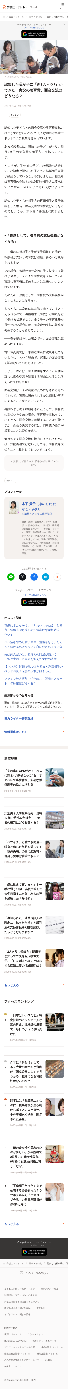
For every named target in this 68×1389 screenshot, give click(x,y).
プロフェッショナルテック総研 (19, 1347)
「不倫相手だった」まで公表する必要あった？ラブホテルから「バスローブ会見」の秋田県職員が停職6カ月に (26, 1194)
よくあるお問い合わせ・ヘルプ (19, 1288)
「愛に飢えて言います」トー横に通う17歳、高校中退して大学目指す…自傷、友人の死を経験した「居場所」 (23, 891)
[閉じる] (64, 24)
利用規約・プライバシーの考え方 (20, 1295)
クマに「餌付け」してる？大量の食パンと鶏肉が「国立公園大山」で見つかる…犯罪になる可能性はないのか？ (26, 1071)
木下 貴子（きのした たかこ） (39, 506)
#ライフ (15, 114)
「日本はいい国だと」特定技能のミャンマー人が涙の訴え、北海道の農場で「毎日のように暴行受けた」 (26, 1024)
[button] (57, 577)
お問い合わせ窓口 (49, 1288)
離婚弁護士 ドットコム (48, 1353)
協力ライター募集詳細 (18, 718)
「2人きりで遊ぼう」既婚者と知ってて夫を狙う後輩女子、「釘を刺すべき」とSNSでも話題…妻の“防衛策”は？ (23, 958)
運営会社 (40, 1307)
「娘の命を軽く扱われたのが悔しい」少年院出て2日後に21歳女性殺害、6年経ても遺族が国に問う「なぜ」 (26, 1156)
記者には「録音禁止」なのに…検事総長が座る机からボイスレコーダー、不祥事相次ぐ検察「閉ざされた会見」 (26, 1109)
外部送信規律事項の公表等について (21, 1301)
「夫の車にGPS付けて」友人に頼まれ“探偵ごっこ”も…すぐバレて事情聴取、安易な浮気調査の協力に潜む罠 (23, 778)
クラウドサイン (35, 1334)
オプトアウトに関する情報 (17, 1314)
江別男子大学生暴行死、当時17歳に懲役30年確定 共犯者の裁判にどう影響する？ (23, 817)
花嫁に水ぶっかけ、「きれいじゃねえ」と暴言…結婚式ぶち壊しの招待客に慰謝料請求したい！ (33, 630)
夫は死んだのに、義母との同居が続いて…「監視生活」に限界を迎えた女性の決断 (31, 656)
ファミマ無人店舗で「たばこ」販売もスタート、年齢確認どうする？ (33, 680)
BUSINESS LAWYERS (15, 1340)
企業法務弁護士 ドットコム (17, 1353)
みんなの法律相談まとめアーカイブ (21, 1359)
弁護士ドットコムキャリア (45, 1340)
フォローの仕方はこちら (34, 27)
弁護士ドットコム (15, 16)
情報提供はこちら (16, 732)
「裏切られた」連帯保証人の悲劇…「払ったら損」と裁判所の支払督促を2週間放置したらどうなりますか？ (23, 925)
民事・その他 (35, 16)
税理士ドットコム (13, 1334)
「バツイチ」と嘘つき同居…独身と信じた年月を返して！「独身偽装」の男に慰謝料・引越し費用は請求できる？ (23, 849)
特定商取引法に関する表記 (17, 1307)
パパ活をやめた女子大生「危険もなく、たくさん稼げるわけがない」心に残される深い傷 (33, 644)
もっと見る (11, 985)
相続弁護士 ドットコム (52, 1347)
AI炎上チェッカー (13, 1366)
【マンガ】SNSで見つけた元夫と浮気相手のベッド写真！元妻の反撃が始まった (33, 668)
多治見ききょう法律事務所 (37, 513)
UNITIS (48, 1359)
